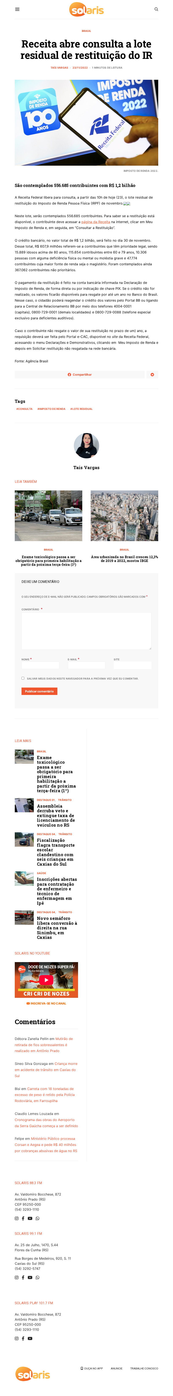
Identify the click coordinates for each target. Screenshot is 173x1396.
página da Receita (95, 222)
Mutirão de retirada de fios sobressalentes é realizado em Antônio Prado (44, 1045)
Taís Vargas (59, 67)
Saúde (41, 873)
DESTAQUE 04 (46, 834)
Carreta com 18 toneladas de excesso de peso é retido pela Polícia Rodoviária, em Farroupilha (45, 1095)
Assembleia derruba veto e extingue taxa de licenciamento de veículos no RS (56, 815)
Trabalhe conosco (144, 1368)
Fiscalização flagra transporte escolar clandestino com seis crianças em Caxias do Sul (56, 852)
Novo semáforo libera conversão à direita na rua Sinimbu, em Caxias (57, 927)
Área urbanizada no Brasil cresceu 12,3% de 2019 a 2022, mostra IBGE (124, 559)
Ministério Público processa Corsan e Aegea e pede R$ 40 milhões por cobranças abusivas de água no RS (46, 1144)
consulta (25, 408)
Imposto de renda (52, 408)
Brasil (86, 30)
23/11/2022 (80, 67)
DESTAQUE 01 (46, 800)
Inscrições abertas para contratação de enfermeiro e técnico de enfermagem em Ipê (57, 891)
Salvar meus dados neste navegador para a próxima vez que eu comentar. (83, 678)
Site (116, 659)
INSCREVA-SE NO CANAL (48, 1003)
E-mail (74, 659)
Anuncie (116, 1368)
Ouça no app (93, 1368)
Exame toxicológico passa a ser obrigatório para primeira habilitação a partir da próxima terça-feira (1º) (48, 561)
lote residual (82, 408)
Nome (27, 659)
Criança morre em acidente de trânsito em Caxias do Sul (46, 1070)
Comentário (31, 609)
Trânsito (65, 800)
